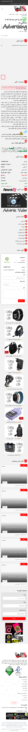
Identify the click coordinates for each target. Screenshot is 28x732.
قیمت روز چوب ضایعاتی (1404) (17, 552)
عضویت (25, 697)
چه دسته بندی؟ (22, 610)
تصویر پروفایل (7, 264)
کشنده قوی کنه (21, 232)
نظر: (24, 288)
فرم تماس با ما (10, 707)
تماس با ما (25, 690)
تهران (25, 31)
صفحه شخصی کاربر (19, 262)
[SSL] (9, 671)
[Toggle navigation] (2, 9)
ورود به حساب (13, 4)
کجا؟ (24, 602)
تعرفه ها (25, 682)
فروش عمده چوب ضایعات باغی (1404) (16, 527)
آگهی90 (25, 14)
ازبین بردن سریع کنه (20, 241)
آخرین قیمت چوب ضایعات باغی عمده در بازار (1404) (14, 477)
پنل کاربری (25, 695)
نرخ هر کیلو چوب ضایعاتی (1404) (17, 577)
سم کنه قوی (22, 230)
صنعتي (17, 14)
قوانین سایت (24, 684)
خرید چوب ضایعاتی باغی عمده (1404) (16, 503)
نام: (24, 274)
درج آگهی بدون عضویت (22, 693)
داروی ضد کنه (21, 224)
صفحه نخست (24, 679)
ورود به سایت (24, 700)
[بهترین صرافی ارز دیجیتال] (14, 633)
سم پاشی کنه (22, 235)
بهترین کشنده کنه (21, 244)
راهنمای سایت (24, 686)
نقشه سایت (24, 688)
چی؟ (24, 595)
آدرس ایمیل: (22, 281)
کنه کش (23, 221)
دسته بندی (22, 14)
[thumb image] (3, 77)
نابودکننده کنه (21, 238)
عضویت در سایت (21, 4)
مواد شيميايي (11, 14)
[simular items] (14, 474)
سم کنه (23, 227)
